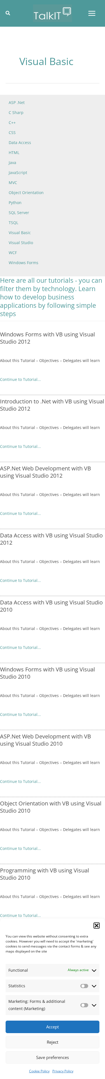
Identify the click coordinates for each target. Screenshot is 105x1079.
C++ (12, 122)
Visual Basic (20, 232)
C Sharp (16, 112)
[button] (96, 925)
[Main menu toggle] (91, 13)
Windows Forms (23, 262)
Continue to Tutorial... (20, 379)
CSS (12, 132)
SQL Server (19, 212)
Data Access (20, 142)
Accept (52, 1027)
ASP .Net (17, 102)
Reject (52, 1042)
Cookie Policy (39, 1071)
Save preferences (52, 1057)
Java (12, 162)
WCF (13, 252)
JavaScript (18, 172)
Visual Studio (21, 242)
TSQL (13, 222)
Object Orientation (26, 192)
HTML (14, 152)
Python (15, 202)
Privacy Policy (62, 1071)
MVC (13, 182)
